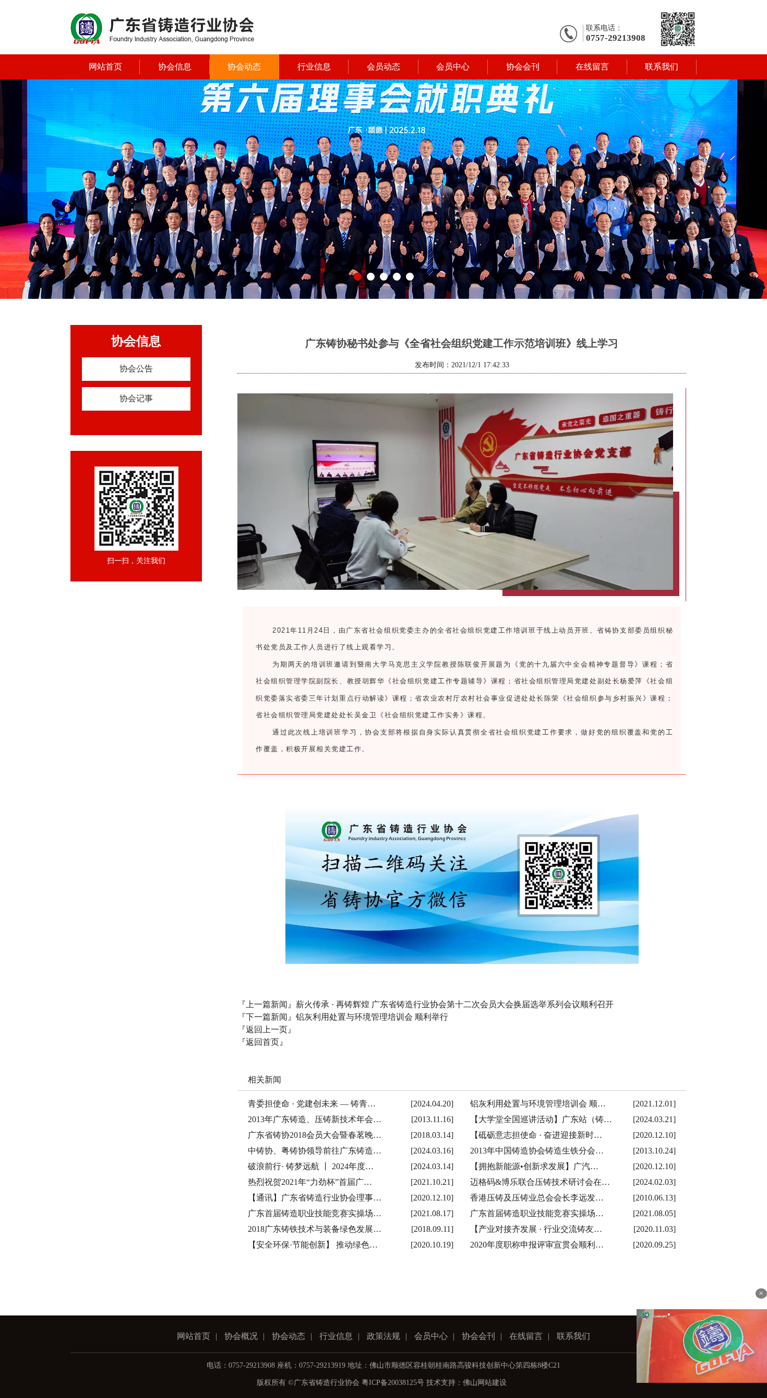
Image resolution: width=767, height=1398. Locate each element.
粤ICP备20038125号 (393, 1383)
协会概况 (241, 1336)
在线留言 (592, 66)
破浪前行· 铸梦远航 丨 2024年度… (311, 1166)
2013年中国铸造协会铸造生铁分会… (537, 1150)
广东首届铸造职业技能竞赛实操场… (314, 1213)
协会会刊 (523, 66)
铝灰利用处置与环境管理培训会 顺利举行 (372, 1016)
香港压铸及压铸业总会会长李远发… (537, 1197)
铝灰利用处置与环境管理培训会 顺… (538, 1103)
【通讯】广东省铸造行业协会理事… (314, 1197)
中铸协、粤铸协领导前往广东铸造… (314, 1150)
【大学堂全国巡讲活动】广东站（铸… (541, 1119)
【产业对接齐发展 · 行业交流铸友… (536, 1229)
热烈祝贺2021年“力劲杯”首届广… (310, 1182)
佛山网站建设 (485, 1383)
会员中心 (453, 66)
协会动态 (244, 66)
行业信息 (314, 66)
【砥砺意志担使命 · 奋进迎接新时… (536, 1135)
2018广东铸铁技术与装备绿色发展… (314, 1229)
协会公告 (136, 368)
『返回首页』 (262, 1042)
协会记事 (136, 398)
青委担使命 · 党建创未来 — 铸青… (312, 1103)
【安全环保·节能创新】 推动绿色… (313, 1244)
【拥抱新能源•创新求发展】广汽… (534, 1166)
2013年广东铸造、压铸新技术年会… (314, 1119)
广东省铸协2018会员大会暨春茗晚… (314, 1135)
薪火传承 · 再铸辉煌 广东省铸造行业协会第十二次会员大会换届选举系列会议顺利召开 (455, 1004)
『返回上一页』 (266, 1029)
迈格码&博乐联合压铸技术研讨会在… (540, 1182)
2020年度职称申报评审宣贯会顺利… (537, 1244)
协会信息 (174, 66)
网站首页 (105, 66)
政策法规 (383, 1336)
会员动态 (383, 66)
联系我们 (661, 66)
